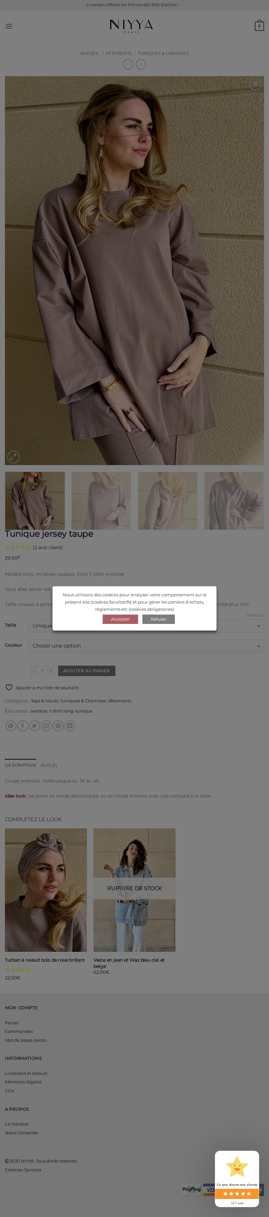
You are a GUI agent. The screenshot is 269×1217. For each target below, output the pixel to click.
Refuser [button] (159, 619)
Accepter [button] (120, 619)
